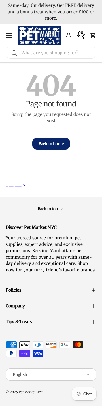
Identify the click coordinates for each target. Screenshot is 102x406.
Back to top (48, 208)
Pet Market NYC (31, 392)
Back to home (51, 143)
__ (12, 184)
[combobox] (51, 52)
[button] (93, 35)
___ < (20, 184)
